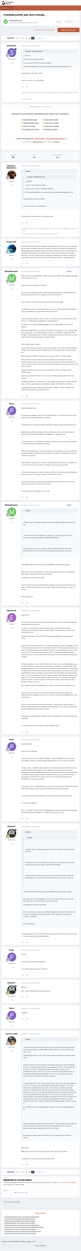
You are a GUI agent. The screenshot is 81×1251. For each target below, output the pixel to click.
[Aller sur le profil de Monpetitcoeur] (5, 21)
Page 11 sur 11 (41, 38)
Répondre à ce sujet (68, 30)
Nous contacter (41, 1245)
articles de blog (38, 142)
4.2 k (12, 63)
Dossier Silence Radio (30, 120)
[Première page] (4, 38)
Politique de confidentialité (10, 1241)
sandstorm (11, 46)
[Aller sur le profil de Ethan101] (11, 833)
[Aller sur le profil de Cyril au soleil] (11, 1040)
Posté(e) (30, 45)
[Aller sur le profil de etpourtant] (11, 617)
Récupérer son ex (31, 22)
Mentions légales (25, 1241)
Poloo (11, 404)
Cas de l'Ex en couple (51, 123)
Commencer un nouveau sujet (44, 30)
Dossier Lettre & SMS (51, 120)
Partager (58, 21)
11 (32, 38)
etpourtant (11, 611)
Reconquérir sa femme (51, 126)
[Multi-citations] (22, 86)
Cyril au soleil (11, 1034)
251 (12, 1051)
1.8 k (12, 628)
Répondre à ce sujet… (21, 1192)
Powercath (11, 242)
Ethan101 (11, 826)
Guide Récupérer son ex (31, 123)
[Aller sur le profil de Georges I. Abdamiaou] (11, 174)
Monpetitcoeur (17, 20)
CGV (34, 1241)
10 (29, 38)
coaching (56, 142)
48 (12, 421)
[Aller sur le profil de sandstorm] (11, 52)
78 (12, 288)
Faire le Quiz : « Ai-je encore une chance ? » (51, 139)
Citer (26, 86)
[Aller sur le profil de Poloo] (11, 410)
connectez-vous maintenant (67, 1182)
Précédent (11, 38)
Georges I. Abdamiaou (11, 167)
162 (12, 843)
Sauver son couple (29, 126)
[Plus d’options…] (76, 46)
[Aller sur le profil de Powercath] (11, 248)
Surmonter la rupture (50, 129)
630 (12, 185)
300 (12, 259)
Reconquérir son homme (31, 129)
